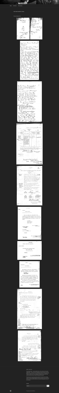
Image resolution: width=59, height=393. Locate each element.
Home (11, 5)
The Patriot (14, 5)
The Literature (20, 5)
